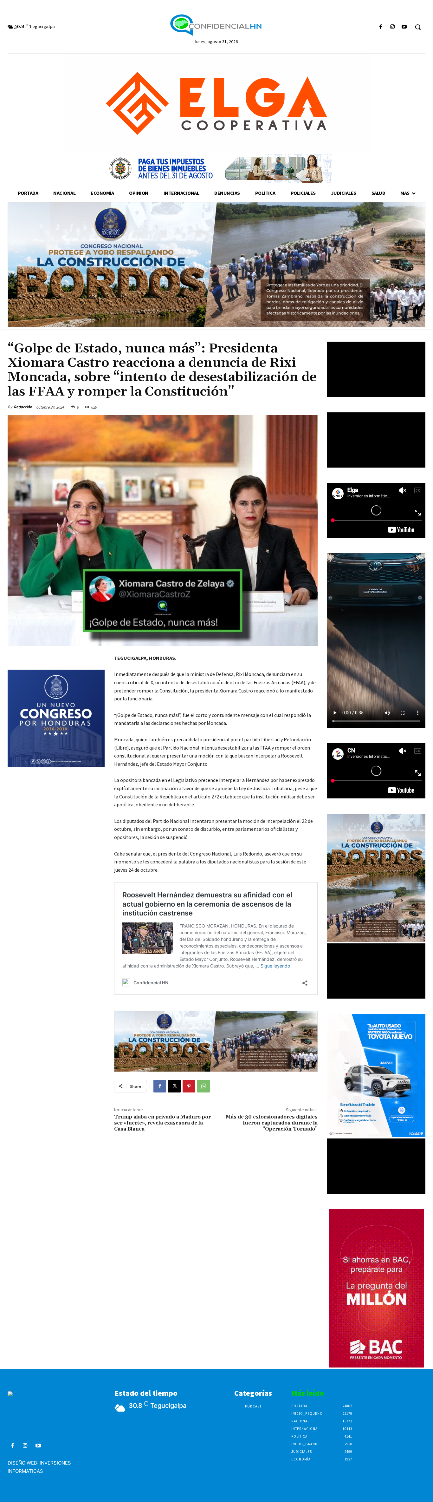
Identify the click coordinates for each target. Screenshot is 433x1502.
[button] (417, 27)
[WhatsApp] (203, 1086)
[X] (174, 1086)
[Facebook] (380, 27)
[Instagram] (392, 27)
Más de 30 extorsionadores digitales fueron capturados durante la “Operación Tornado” (272, 1123)
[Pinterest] (189, 1086)
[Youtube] (404, 27)
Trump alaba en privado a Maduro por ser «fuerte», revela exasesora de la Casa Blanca (162, 1123)
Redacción (23, 407)
